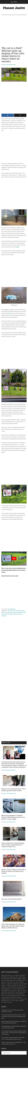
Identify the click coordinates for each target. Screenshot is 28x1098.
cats (14, 610)
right (18, 612)
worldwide (3, 615)
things (10, 614)
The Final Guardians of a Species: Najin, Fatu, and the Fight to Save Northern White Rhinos (12, 926)
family (23, 610)
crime (16, 610)
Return (15, 612)
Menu (15, 2)
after (11, 610)
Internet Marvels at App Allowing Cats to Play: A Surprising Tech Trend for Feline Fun (12, 845)
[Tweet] (20, 115)
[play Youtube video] (14, 559)
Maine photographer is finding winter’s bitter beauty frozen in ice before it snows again (13, 817)
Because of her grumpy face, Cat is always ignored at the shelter (13, 789)
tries (17, 614)
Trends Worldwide (11, 609)
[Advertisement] (14, 32)
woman (20, 614)
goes (2, 612)
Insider (17, 247)
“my (8, 610)
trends (14, 614)
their (2, 614)
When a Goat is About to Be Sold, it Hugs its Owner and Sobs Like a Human (13, 871)
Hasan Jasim (14, 8)
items (5, 612)
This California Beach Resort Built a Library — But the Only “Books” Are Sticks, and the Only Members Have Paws (13, 1016)
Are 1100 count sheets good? (11, 899)
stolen (24, 612)
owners (9, 612)
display (19, 610)
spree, (21, 612)
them (5, 614)
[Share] (7, 115)
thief (8, 614)
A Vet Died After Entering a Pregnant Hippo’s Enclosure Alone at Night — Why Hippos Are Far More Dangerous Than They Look (14, 1032)
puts (12, 612)
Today (9, 313)
